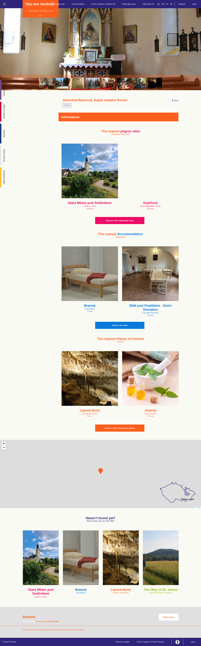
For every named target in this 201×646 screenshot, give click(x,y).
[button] (100, 471)
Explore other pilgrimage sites (120, 220)
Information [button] (147, 4)
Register (182, 4)
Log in (194, 4)
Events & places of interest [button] (102, 4)
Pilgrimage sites (58, 4)
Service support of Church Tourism (150, 642)
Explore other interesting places (120, 428)
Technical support (122, 642)
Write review (168, 617)
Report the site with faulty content (40, 11)
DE (171, 4)
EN (163, 4)
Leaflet (186, 507)
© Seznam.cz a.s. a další (194, 507)
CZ (158, 4)
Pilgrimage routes (129, 4)
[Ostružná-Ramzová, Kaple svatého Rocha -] (46, 83)
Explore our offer (120, 325)
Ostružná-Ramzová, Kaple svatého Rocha (95, 100)
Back (176, 100)
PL (167, 4)
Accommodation (78, 4)
